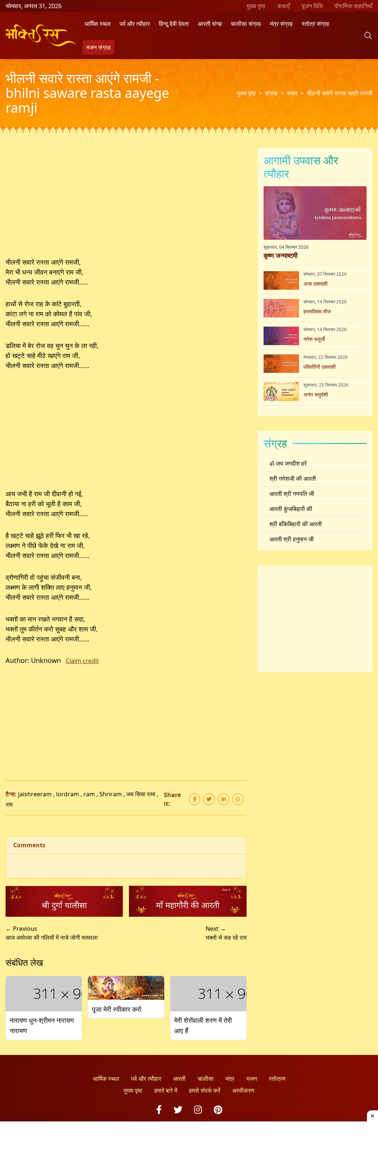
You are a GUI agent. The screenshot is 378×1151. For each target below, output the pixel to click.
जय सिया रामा (140, 794)
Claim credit (82, 661)
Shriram (110, 794)
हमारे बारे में (165, 1090)
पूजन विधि (312, 6)
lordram (67, 794)
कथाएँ (283, 6)
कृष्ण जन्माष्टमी (281, 255)
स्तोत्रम (277, 1079)
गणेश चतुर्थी (314, 339)
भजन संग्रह (98, 47)
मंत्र (230, 1079)
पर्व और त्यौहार (135, 24)
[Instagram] (198, 1109)
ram (89, 794)
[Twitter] (178, 1109)
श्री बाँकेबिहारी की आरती (295, 524)
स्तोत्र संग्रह (315, 24)
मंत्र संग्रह (281, 24)
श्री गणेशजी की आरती (292, 478)
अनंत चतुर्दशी (315, 394)
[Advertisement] (126, 202)
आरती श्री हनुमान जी (291, 539)
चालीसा (205, 1079)
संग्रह (271, 93)
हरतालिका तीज (317, 311)
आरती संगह (210, 24)
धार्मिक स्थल (98, 24)
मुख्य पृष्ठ (256, 6)
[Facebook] (159, 1109)
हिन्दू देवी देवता (174, 24)
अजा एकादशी (315, 283)
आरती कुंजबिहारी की (290, 509)
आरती (179, 1079)
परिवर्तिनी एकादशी (319, 366)
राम (9, 804)
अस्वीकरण (243, 1090)
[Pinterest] (218, 1109)
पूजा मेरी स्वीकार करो (116, 1009)
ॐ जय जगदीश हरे (288, 463)
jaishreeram (35, 794)
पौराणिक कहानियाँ (353, 6)
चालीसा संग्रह (246, 24)
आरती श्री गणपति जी (291, 494)
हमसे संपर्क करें (204, 1090)
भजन (292, 93)
